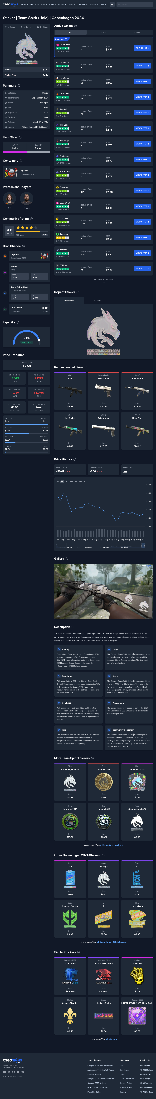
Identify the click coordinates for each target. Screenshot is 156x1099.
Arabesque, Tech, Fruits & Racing (101, 1070)
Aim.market (65, 171)
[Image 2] (105, 616)
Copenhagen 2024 (40, 98)
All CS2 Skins (145, 1066)
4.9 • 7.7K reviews (63, 100)
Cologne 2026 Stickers (97, 1083)
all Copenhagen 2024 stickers (111, 942)
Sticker (45, 93)
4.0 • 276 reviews (63, 85)
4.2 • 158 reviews (63, 225)
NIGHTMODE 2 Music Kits (98, 1087)
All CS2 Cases (145, 1074)
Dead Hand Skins (94, 1092)
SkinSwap (64, 140)
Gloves (61, 4)
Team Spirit (43, 102)
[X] (10, 1072)
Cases (70, 4)
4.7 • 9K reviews (63, 51)
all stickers (111, 1039)
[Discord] (5, 1072)
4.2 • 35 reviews (62, 194)
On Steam (44, 27)
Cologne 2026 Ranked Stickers (100, 1066)
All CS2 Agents (146, 1083)
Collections (81, 4)
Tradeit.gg (64, 156)
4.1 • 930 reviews (63, 178)
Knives (51, 4)
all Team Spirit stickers (111, 845)
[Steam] (23, 1072)
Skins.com (64, 234)
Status (122, 1074)
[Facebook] (14, 1072)
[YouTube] (19, 1072)
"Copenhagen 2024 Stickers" (35, 127)
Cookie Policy (126, 1087)
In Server (27, 27)
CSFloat (63, 265)
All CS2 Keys (145, 1079)
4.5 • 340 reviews (63, 69)
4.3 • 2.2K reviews (63, 147)
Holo (46, 107)
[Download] (58, 615)
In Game (11, 27)
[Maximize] (150, 307)
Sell (103, 32)
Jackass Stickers (94, 1074)
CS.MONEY (65, 44)
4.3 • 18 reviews (62, 257)
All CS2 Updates (146, 1092)
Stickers (93, 4)
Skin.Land (64, 125)
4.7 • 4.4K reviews (63, 132)
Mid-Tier (33, 4)
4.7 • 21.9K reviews (63, 163)
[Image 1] (101, 616)
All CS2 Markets (146, 1087)
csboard (63, 249)
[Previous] (58, 591)
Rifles (43, 4)
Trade (136, 32)
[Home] (11, 4)
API (121, 1066)
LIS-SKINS (64, 93)
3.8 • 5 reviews (62, 116)
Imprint (123, 1092)
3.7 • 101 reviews (62, 241)
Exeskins (64, 187)
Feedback (124, 1070)
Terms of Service (127, 1079)
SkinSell (63, 109)
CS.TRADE (64, 62)
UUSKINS (64, 218)
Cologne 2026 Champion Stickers (101, 1079)
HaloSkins (64, 78)
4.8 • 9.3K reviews (63, 272)
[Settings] (112, 4)
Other (102, 4)
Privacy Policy (126, 1083)
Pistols (23, 4)
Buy (71, 32)
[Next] (149, 591)
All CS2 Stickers (146, 1070)
